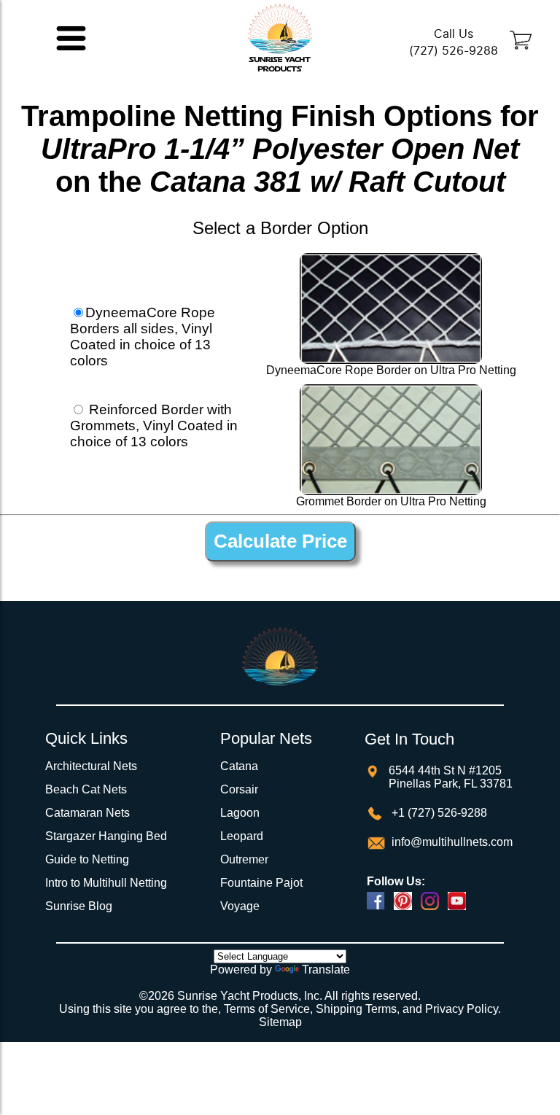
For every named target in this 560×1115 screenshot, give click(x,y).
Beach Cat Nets (86, 789)
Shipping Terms (356, 1009)
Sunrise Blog (78, 906)
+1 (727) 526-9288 (438, 813)
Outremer (244, 859)
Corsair (239, 789)
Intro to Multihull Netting (106, 883)
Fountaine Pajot (261, 883)
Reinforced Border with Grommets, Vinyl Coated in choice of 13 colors (154, 425)
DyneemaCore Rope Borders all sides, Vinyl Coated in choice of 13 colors (142, 336)
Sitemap (280, 1022)
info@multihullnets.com (451, 842)
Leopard (241, 836)
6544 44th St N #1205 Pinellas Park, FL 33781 (451, 777)
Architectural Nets (91, 766)
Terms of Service (267, 1009)
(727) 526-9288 (453, 50)
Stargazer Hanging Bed (106, 836)
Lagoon (240, 813)
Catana (239, 766)
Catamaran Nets (87, 813)
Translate (326, 969)
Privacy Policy (461, 1009)
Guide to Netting (87, 859)
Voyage (240, 906)
